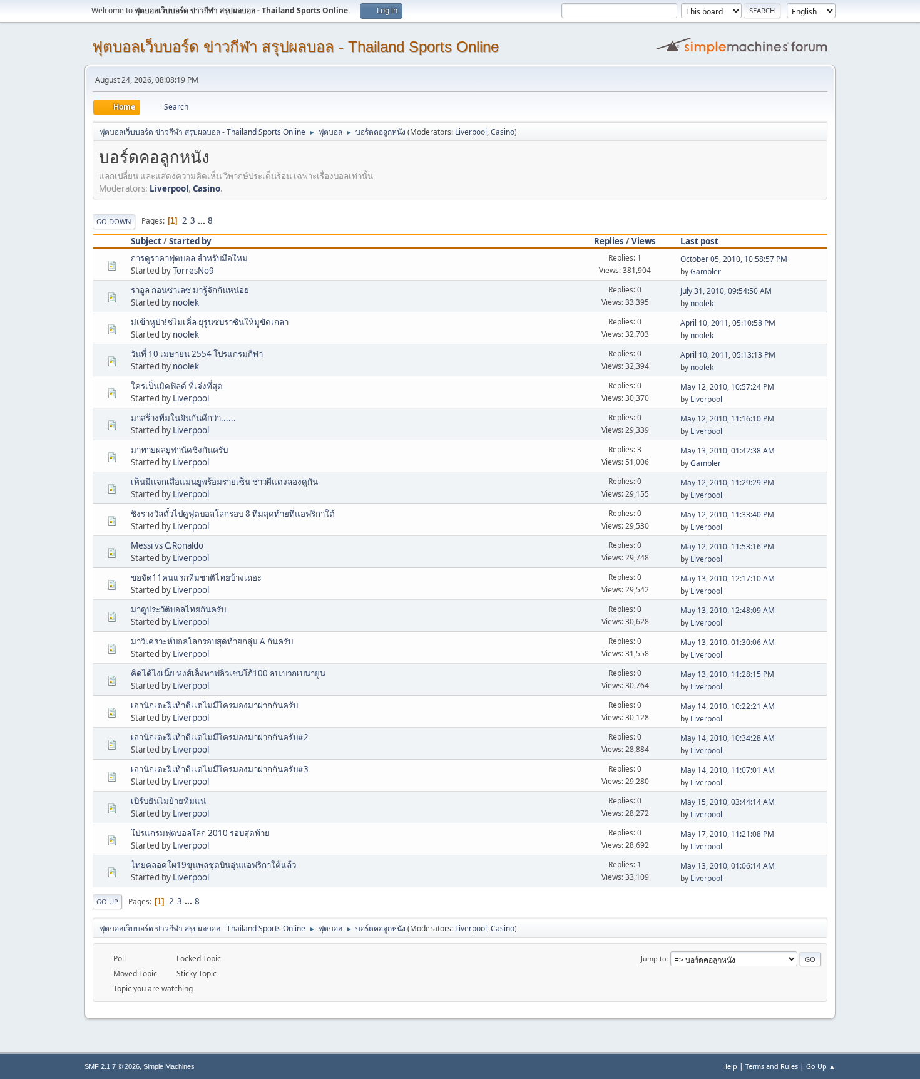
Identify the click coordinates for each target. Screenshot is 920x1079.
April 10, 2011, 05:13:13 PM (727, 354)
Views (643, 241)
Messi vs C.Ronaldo (167, 545)
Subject (146, 241)
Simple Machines (169, 1066)
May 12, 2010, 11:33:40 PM (727, 514)
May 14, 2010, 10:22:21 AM (727, 706)
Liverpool (471, 131)
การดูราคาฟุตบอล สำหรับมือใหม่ (189, 258)
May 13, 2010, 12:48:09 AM (727, 610)
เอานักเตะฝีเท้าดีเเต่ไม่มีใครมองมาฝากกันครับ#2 (220, 737)
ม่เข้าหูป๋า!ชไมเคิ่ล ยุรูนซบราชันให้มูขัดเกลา (210, 322)
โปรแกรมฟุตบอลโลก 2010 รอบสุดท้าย (200, 833)
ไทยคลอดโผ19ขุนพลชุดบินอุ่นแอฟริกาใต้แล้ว (213, 864)
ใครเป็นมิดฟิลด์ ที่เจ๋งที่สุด (177, 385)
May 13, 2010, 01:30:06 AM (727, 642)
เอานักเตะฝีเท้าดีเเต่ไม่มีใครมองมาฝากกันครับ (214, 705)
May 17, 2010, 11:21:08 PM (727, 834)
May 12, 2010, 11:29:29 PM (727, 482)
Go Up (107, 901)
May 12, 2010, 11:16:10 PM (727, 418)
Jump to (654, 958)
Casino (502, 131)
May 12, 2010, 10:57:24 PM (727, 386)
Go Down (113, 221)
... (202, 220)
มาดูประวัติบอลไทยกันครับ (178, 609)
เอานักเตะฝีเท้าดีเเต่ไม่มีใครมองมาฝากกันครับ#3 (220, 769)
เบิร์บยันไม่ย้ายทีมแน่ (168, 801)
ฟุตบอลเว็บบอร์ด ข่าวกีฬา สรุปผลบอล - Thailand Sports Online (295, 46)
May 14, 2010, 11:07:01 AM (727, 770)
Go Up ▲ (821, 1066)
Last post (699, 241)
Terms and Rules (771, 1066)
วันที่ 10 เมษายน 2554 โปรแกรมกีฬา (197, 353)
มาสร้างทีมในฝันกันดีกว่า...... (183, 417)
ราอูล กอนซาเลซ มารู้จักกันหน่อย (190, 290)
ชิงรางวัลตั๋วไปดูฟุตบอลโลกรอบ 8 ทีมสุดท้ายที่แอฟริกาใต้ (233, 513)
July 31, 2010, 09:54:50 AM (726, 291)
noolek (186, 302)
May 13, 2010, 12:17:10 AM (727, 578)
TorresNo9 (193, 270)
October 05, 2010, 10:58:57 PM (733, 259)
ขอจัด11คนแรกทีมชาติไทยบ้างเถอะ (196, 577)
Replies (609, 241)
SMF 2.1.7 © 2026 (112, 1066)
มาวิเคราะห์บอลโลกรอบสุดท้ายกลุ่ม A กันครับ (212, 641)
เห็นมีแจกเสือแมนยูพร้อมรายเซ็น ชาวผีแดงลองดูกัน (224, 481)
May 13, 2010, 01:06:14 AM (727, 865)
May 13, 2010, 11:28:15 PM (727, 674)
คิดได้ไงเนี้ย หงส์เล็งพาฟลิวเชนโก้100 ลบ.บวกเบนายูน (228, 673)
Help (729, 1066)
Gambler (705, 271)
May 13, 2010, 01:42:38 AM (727, 450)
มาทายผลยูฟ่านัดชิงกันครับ (179, 449)
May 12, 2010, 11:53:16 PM (727, 546)
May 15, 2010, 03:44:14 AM (727, 802)
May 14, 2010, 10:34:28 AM (727, 738)
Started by (190, 241)
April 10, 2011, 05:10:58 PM (727, 323)
